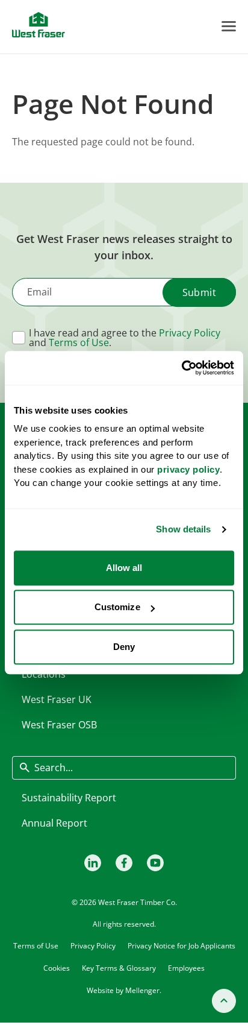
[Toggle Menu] (229, 26)
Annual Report (54, 823)
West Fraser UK (56, 699)
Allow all (124, 568)
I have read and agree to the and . (124, 337)
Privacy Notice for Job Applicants (181, 946)
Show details (183, 529)
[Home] (38, 24)
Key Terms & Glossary (119, 968)
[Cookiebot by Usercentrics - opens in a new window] (181, 368)
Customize (117, 607)
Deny (124, 647)
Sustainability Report (69, 797)
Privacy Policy (189, 332)
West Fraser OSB (59, 724)
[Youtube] (155, 862)
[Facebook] (124, 862)
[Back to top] (224, 1001)
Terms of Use (79, 342)
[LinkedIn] (92, 862)
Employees (186, 968)
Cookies (56, 968)
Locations (44, 674)
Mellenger (142, 990)
